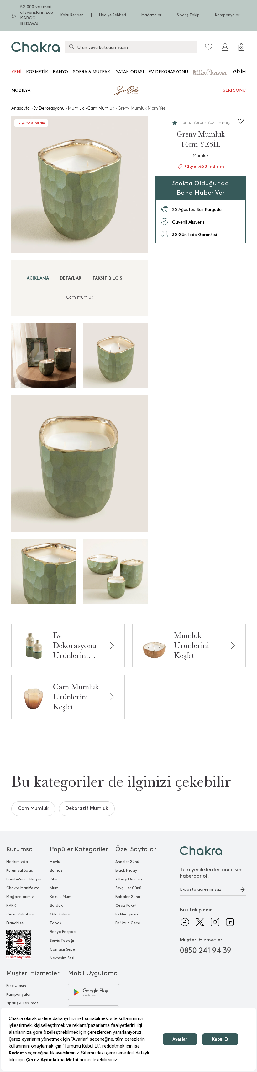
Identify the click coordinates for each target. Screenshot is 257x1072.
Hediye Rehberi (112, 15)
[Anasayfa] (35, 46)
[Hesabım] (225, 47)
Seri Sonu (234, 90)
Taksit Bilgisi (107, 278)
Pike (53, 879)
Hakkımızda (17, 861)
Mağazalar (151, 15)
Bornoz (56, 870)
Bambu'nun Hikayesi (24, 879)
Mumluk (76, 108)
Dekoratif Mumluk (87, 808)
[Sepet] (241, 47)
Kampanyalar (227, 15)
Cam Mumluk (100, 108)
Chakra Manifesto (22, 888)
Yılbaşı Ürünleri (128, 879)
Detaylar (70, 278)
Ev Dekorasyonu (168, 72)
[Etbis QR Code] (24, 944)
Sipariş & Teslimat (22, 1003)
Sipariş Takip (188, 15)
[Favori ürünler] (208, 47)
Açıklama (38, 278)
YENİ (16, 72)
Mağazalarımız (20, 897)
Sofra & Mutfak (91, 72)
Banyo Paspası (63, 932)
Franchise (15, 923)
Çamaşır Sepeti (64, 949)
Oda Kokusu (60, 914)
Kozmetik (37, 72)
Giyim (239, 72)
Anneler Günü (127, 861)
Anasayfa (20, 108)
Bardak (56, 905)
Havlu (55, 861)
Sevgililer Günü (128, 888)
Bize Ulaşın (16, 985)
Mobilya (20, 90)
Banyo (60, 72)
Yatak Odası (130, 72)
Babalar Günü (127, 897)
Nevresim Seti (62, 958)
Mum (54, 888)
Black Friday (126, 870)
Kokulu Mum (60, 897)
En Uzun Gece (127, 923)
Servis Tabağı (62, 940)
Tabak (55, 923)
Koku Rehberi (72, 15)
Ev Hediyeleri (126, 914)
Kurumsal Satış (19, 870)
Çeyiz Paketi (126, 905)
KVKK (11, 905)
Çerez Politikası (20, 914)
